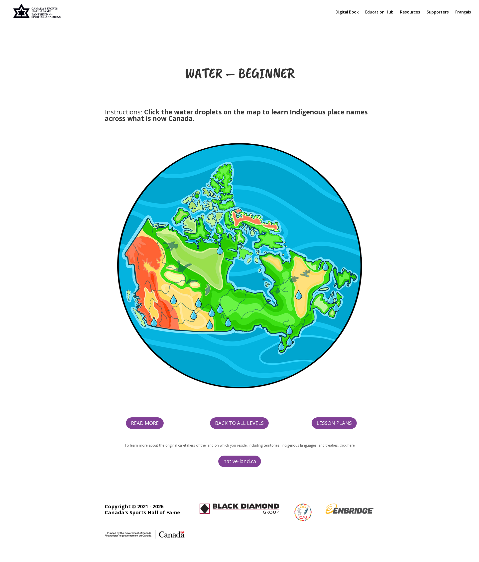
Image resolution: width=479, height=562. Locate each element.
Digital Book (347, 12)
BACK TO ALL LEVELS (239, 423)
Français (463, 12)
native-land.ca (239, 461)
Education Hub (379, 12)
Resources (410, 12)
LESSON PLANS (334, 423)
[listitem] (173, 299)
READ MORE (145, 423)
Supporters (438, 12)
